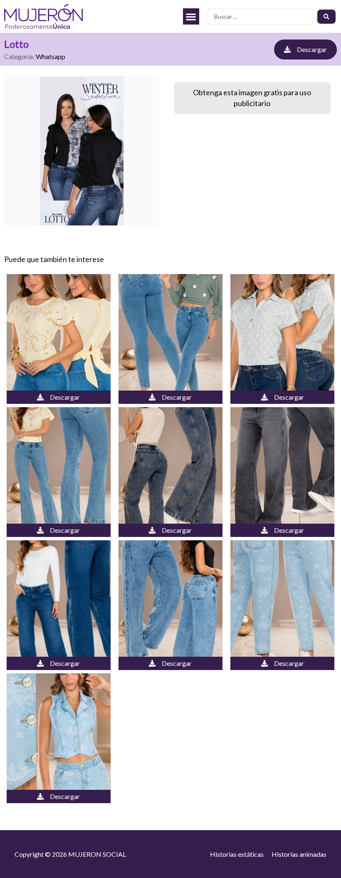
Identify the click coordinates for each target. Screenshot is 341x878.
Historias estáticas (237, 854)
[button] (191, 16)
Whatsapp (50, 56)
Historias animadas (299, 854)
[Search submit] (326, 17)
